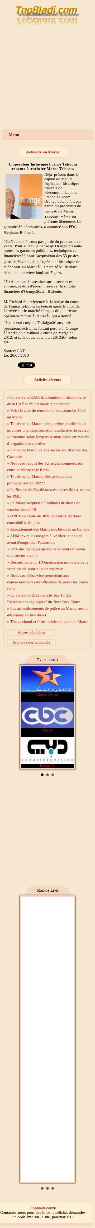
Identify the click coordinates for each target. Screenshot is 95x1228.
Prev (28, 717)
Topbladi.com (42, 1208)
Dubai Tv (47, 766)
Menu (14, 134)
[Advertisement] (47, 79)
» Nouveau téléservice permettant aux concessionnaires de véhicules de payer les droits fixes (47, 582)
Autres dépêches (31, 632)
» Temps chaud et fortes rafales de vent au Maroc (47, 622)
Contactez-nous (13, 1212)
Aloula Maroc (47, 694)
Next (67, 717)
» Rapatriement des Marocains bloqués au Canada (48, 529)
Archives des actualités (31, 642)
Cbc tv (47, 730)
